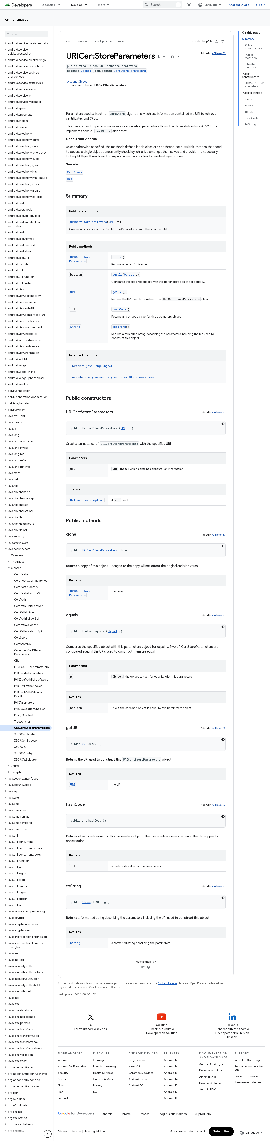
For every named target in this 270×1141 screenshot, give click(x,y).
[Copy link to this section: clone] (80, 534)
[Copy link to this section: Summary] (91, 196)
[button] (26, 43)
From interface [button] (112, 377)
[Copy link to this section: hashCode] (89, 804)
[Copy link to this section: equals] (82, 615)
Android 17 (170, 1060)
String (75, 327)
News (61, 1085)
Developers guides (210, 1070)
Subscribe (221, 1131)
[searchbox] (26, 34)
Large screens (137, 1060)
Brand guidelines (95, 1131)
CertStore (74, 172)
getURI (117, 292)
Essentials (48, 5)
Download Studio (210, 1083)
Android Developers (77, 41)
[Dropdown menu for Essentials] (61, 4)
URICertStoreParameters (88, 222)
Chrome (126, 1114)
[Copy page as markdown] (172, 56)
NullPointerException (87, 500)
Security (63, 1073)
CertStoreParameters (130, 71)
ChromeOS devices (141, 1073)
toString (119, 327)
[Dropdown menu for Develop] (88, 4)
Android (63, 1060)
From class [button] (91, 366)
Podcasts (63, 1098)
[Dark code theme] (223, 423)
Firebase (144, 1114)
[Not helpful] (223, 42)
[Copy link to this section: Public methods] (105, 521)
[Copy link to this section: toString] (85, 886)
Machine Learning (104, 1066)
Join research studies (248, 1082)
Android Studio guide (212, 1064)
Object (86, 71)
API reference (17, 19)
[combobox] (162, 4)
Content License (167, 983)
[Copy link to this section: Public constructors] (115, 398)
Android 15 (170, 1073)
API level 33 (219, 53)
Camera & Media (103, 1079)
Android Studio (239, 5)
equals (117, 274)
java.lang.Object (76, 81)
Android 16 (171, 1066)
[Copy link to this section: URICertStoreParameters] (117, 412)
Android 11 (170, 1098)
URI (69, 179)
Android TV (136, 1085)
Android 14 (171, 1079)
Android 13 (170, 1085)
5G (95, 1092)
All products (203, 1114)
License (76, 1131)
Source (62, 1079)
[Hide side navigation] (48, 1134)
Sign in (260, 5)
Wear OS (134, 1066)
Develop (77, 5)
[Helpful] (217, 42)
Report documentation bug (249, 1068)
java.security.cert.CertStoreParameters (123, 377)
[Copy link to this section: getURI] (83, 728)
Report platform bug (247, 1060)
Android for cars (139, 1079)
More (101, 5)
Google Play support (247, 1076)
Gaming (98, 1060)
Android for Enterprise (72, 1066)
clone (116, 257)
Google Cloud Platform (172, 1114)
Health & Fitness (103, 1073)
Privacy (97, 1085)
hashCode (119, 309)
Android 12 (170, 1092)
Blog (60, 1092)
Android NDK (207, 1089)
